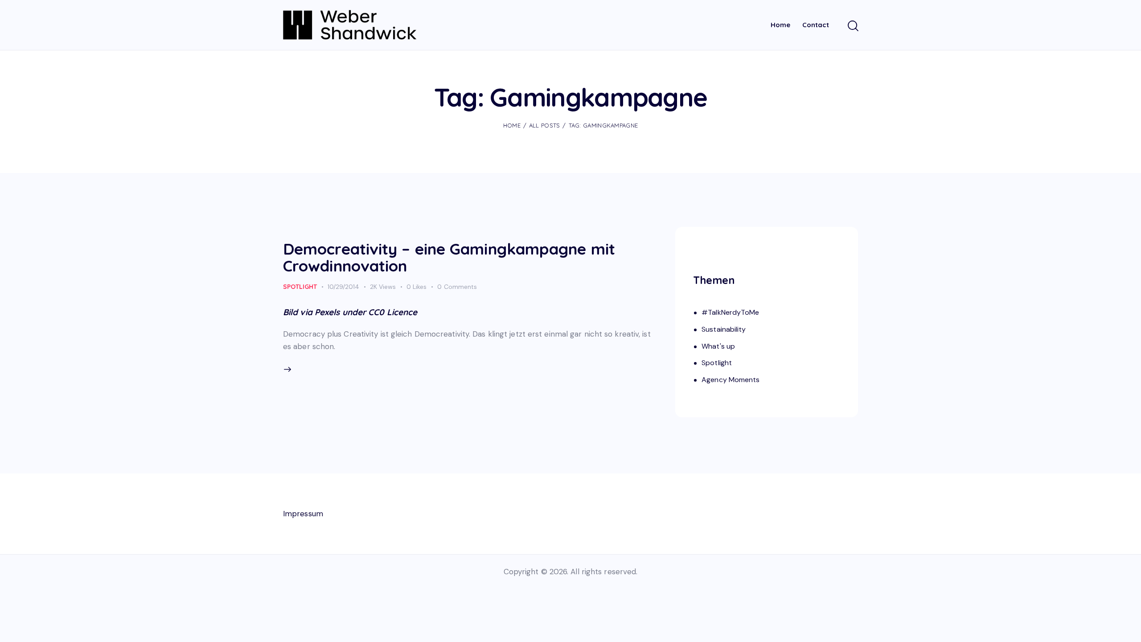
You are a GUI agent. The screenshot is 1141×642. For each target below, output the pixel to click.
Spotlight (300, 287)
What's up (718, 346)
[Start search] (852, 26)
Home (512, 125)
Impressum (303, 514)
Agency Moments (730, 379)
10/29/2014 (343, 287)
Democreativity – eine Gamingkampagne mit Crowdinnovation (449, 257)
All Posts (544, 125)
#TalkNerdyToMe (730, 312)
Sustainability (724, 329)
